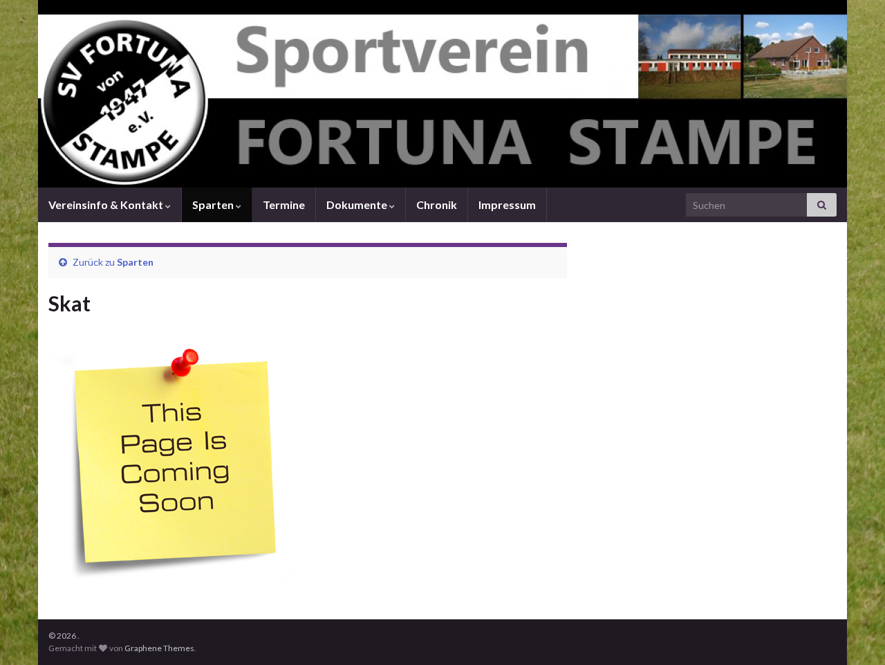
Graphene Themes (159, 648)
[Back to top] (854, 634)
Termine (284, 204)
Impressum (507, 204)
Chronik (436, 204)
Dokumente (357, 204)
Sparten (214, 204)
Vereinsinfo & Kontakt (106, 204)
